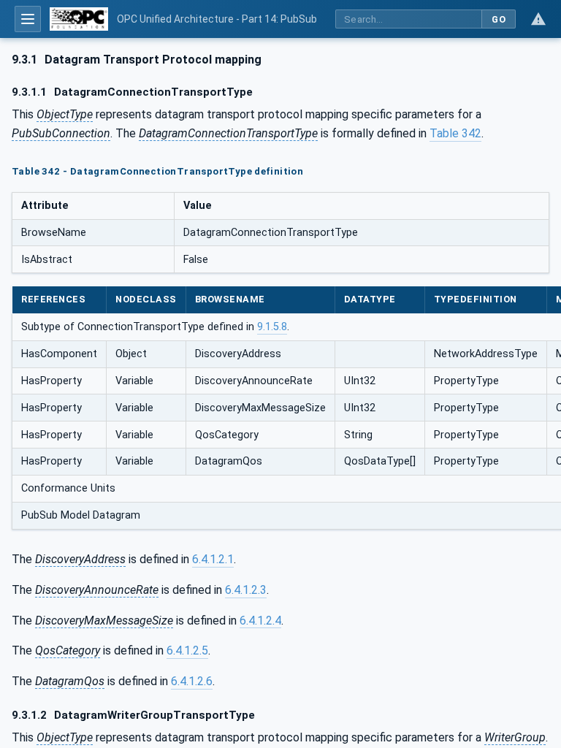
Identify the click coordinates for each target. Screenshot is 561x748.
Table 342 (455, 133)
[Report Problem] (538, 19)
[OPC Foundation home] (79, 19)
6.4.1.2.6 (192, 681)
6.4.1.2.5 (187, 650)
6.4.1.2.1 (213, 559)
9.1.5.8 (272, 327)
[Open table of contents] (28, 19)
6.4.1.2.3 (246, 590)
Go (498, 19)
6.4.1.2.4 (260, 620)
